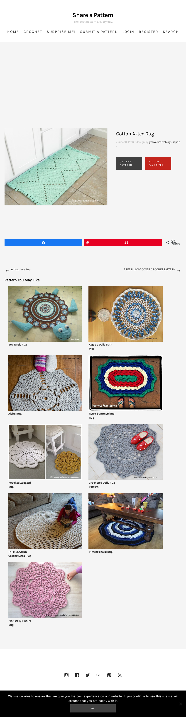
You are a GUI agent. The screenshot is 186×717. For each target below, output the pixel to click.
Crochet (33, 31)
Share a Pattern (93, 15)
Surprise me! (61, 31)
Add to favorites (156, 163)
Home (13, 31)
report (177, 142)
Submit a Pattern (99, 31)
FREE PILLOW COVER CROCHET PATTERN (149, 269)
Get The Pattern (126, 163)
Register (148, 31)
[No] (180, 704)
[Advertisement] (93, 90)
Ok (93, 708)
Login (128, 31)
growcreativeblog (160, 142)
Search (171, 31)
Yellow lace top (21, 269)
